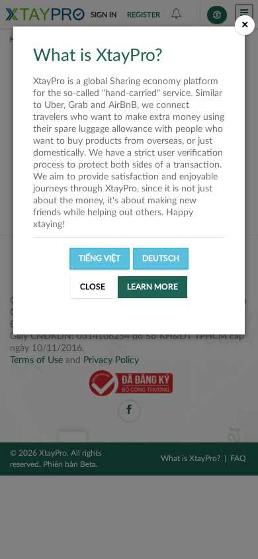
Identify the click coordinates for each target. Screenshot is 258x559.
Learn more (152, 287)
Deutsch (160, 258)
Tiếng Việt (99, 258)
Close (92, 287)
